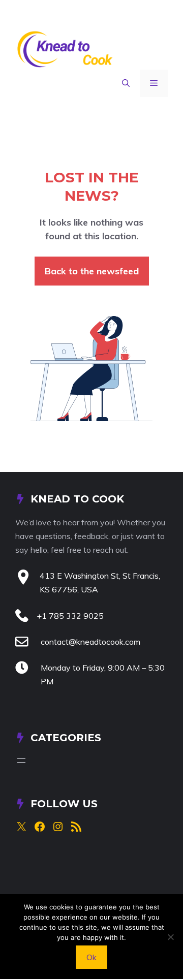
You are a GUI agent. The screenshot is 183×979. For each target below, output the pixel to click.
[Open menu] (21, 760)
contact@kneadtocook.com (90, 642)
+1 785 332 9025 (70, 616)
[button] (126, 83)
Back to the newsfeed (92, 271)
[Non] (170, 937)
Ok (91, 957)
